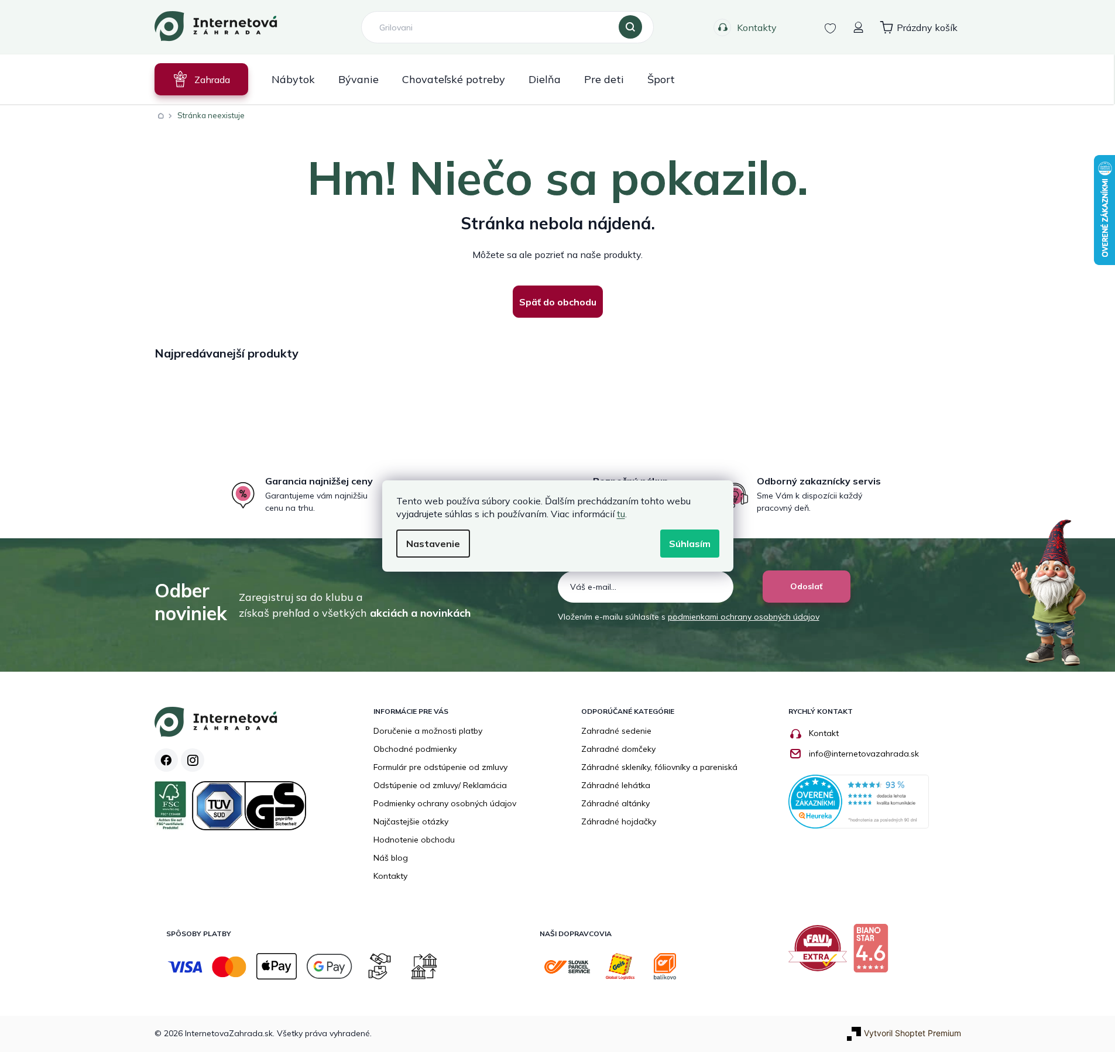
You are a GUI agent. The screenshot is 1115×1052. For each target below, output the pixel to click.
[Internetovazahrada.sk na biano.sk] (873, 952)
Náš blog (390, 857)
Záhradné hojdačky (618, 821)
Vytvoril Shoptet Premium (912, 1033)
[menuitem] (201, 79)
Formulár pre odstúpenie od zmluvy (440, 767)
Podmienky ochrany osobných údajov (444, 803)
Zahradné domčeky (618, 749)
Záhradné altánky (615, 803)
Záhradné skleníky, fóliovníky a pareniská (659, 767)
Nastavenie (433, 543)
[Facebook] (166, 760)
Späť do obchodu (557, 302)
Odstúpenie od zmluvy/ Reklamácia (440, 785)
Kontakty (757, 27)
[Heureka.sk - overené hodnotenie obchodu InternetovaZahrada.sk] (858, 801)
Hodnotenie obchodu (414, 839)
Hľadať (630, 27)
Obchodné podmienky (415, 749)
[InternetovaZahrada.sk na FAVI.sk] (820, 952)
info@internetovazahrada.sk (864, 753)
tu (621, 514)
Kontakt (824, 733)
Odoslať (806, 586)
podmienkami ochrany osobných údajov (743, 616)
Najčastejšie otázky (410, 821)
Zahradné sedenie (616, 731)
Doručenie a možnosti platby (427, 731)
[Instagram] (192, 760)
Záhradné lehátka (615, 785)
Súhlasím (690, 543)
